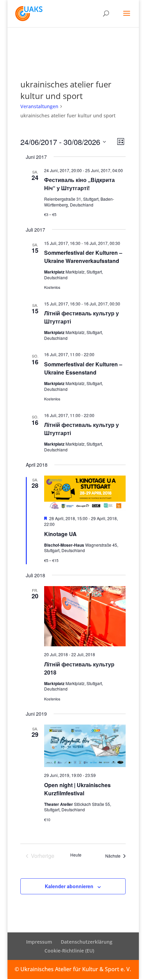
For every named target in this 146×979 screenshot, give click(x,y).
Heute (75, 855)
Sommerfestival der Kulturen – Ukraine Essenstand (83, 368)
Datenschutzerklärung (86, 942)
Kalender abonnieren (69, 886)
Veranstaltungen (39, 106)
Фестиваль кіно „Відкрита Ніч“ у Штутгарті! (79, 184)
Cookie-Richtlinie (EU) (69, 950)
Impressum (39, 942)
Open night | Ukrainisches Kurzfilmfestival (77, 789)
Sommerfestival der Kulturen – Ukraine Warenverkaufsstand (83, 257)
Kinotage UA (60, 534)
